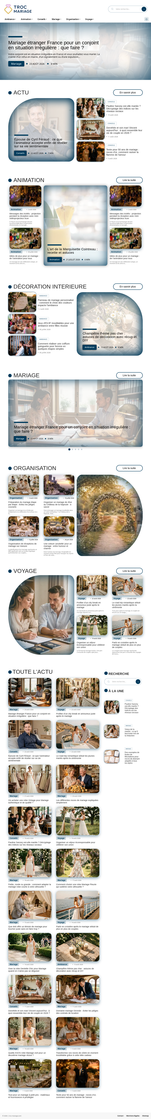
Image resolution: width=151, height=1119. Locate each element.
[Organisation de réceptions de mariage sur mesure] (23, 526)
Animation (28, 180)
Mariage (16, 64)
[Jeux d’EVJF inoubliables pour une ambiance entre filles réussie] (22, 324)
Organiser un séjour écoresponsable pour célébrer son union (91, 644)
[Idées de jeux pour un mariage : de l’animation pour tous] (25, 238)
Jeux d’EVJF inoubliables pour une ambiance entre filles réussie (56, 324)
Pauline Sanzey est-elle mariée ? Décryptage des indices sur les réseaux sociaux (123, 109)
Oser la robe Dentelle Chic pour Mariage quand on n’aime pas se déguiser (27, 969)
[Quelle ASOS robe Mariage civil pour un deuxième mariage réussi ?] (29, 1031)
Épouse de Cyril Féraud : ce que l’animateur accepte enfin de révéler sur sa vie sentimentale (40, 143)
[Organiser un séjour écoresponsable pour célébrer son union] (92, 625)
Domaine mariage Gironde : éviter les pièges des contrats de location (77, 1012)
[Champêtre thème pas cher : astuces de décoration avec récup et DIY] (77, 947)
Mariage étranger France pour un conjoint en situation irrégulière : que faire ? (53, 45)
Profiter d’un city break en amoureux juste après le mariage (89, 605)
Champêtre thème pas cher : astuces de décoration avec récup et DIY (110, 337)
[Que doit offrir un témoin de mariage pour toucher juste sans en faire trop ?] (29, 905)
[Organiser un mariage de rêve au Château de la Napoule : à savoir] (59, 485)
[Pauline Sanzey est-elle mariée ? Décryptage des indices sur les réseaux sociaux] (91, 108)
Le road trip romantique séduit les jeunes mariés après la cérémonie (126, 605)
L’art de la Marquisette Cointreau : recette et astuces (72, 250)
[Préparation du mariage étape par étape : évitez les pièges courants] (23, 485)
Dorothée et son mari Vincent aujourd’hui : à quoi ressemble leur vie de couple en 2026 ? (124, 130)
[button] (69, 449)
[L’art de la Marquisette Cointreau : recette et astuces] (75, 225)
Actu (21, 92)
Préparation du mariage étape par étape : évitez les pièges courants (22, 504)
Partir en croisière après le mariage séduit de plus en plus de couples (126, 644)
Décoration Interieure (50, 286)
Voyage (25, 571)
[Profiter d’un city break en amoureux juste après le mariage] (92, 585)
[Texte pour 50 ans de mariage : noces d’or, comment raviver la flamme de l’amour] (91, 151)
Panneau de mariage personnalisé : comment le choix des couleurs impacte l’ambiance (56, 303)
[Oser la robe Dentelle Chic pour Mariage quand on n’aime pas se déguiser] (29, 947)
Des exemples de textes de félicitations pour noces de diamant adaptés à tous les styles (132, 757)
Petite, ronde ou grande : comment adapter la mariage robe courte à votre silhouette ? (29, 885)
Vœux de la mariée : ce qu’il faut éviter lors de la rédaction (132, 732)
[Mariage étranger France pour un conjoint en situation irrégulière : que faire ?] (75, 413)
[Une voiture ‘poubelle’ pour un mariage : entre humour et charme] (59, 526)
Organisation (34, 468)
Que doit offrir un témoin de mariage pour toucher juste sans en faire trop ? (27, 927)
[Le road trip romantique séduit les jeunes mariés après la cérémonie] (127, 585)
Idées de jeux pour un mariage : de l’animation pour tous (24, 257)
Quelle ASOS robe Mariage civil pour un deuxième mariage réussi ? (27, 1054)
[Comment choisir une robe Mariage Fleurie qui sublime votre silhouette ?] (77, 863)
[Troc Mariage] (18, 9)
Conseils (20, 153)
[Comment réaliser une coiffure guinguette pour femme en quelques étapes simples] (22, 346)
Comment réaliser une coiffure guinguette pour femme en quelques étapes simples (54, 346)
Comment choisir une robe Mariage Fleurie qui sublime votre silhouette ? (76, 885)
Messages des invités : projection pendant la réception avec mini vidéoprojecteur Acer (25, 216)
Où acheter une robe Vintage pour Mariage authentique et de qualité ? (28, 801)
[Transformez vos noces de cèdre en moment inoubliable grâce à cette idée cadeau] (77, 1031)
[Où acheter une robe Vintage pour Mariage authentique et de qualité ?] (29, 779)
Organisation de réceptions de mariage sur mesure (22, 545)
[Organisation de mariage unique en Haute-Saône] (110, 515)
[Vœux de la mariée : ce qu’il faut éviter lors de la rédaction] (111, 731)
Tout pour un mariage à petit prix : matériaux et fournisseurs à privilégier (29, 1096)
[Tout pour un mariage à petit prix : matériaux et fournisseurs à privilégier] (29, 1073)
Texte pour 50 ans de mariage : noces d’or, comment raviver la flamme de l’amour (122, 152)
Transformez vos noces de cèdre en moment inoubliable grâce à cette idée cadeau (77, 1054)
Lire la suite (129, 180)
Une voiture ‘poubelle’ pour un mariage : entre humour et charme (58, 546)
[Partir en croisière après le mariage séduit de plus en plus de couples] (127, 625)
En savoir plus (128, 92)
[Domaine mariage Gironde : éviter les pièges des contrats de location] (77, 989)
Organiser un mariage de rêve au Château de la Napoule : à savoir (58, 504)
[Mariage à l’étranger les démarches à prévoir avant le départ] (41, 615)
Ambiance (43, 296)
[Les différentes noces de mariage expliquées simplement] (77, 779)
